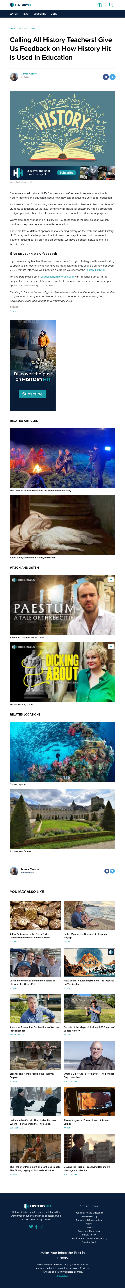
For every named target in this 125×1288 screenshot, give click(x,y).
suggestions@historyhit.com (57, 276)
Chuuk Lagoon (18, 784)
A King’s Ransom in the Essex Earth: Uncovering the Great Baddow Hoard (30, 935)
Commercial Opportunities (89, 1220)
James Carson (29, 73)
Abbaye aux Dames (20, 851)
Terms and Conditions (89, 1231)
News (13, 311)
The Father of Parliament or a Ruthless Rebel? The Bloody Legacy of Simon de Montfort (35, 1168)
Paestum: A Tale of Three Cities (27, 637)
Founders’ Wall (89, 1242)
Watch (14, 14)
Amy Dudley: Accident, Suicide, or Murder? (33, 557)
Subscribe (40, 14)
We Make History (88, 1216)
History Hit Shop (95, 270)
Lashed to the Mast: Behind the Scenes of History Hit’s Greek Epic (32, 982)
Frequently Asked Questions (89, 1212)
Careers (89, 1227)
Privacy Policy (89, 1234)
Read (26, 14)
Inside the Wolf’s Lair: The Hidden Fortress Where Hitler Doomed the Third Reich (33, 1122)
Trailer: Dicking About (21, 704)
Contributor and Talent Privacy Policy (89, 1238)
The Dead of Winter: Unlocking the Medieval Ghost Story (40, 490)
